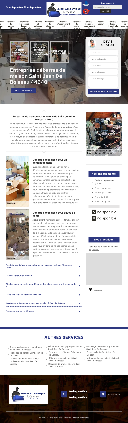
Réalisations (23, 90)
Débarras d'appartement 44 (63, 24)
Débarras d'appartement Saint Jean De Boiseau (62, 359)
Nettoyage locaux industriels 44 (113, 25)
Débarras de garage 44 (11, 25)
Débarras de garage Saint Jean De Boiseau (26, 354)
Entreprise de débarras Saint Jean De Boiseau (64, 353)
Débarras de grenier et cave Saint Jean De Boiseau (64, 365)
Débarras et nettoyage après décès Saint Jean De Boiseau (65, 347)
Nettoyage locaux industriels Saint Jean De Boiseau (102, 359)
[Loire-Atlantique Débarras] (64, 10)
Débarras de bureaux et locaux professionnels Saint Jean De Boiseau (24, 361)
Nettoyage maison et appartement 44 (89, 25)
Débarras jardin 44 (102, 23)
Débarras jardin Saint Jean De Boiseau (101, 353)
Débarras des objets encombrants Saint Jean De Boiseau (26, 348)
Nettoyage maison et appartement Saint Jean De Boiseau (102, 347)
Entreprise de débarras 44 (49, 25)
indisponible (15, 7)
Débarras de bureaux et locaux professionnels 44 (24, 26)
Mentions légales (81, 417)
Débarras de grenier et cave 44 (77, 26)
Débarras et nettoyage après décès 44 (38, 26)
